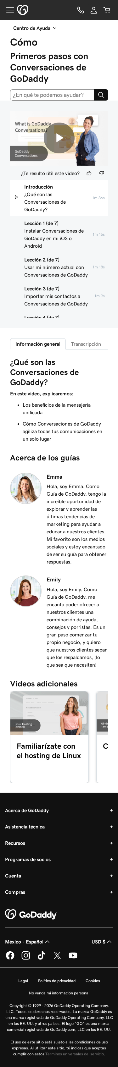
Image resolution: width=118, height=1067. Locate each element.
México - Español (24, 941)
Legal (23, 981)
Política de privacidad (57, 981)
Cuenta (13, 875)
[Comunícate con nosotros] (81, 10)
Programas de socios (28, 859)
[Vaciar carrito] (107, 10)
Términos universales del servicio (74, 1054)
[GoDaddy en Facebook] (10, 958)
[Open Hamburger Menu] (7, 10)
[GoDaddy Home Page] (31, 914)
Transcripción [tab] (86, 343)
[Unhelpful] (101, 173)
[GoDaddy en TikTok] (42, 958)
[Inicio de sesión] (94, 10)
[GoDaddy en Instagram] (26, 958)
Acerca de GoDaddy (27, 810)
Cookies (93, 981)
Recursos (15, 842)
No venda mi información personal (59, 993)
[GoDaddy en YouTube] (73, 958)
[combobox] (52, 95)
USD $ (98, 941)
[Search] (101, 95)
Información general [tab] (37, 343)
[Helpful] (89, 173)
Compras (15, 891)
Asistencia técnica (25, 826)
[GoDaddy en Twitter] (57, 958)
